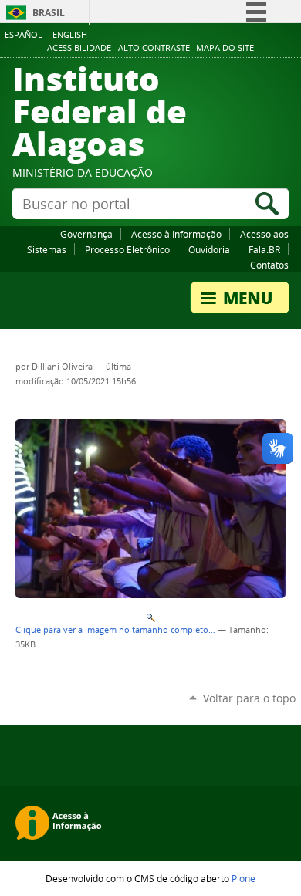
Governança (86, 234)
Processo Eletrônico (127, 249)
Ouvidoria (209, 249)
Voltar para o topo (249, 698)
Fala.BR (264, 249)
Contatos (269, 265)
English (69, 34)
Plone (243, 878)
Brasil (48, 12)
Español (23, 34)
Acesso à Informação (176, 234)
